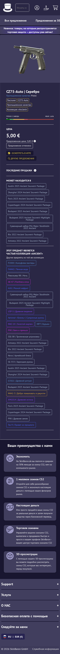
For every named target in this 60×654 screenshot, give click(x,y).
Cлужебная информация (45, 648)
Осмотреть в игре (21, 153)
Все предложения (15, 20)
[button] (37, 7)
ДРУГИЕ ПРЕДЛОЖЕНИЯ (22, 158)
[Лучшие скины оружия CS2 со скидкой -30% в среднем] (7, 7)
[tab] (30, 171)
